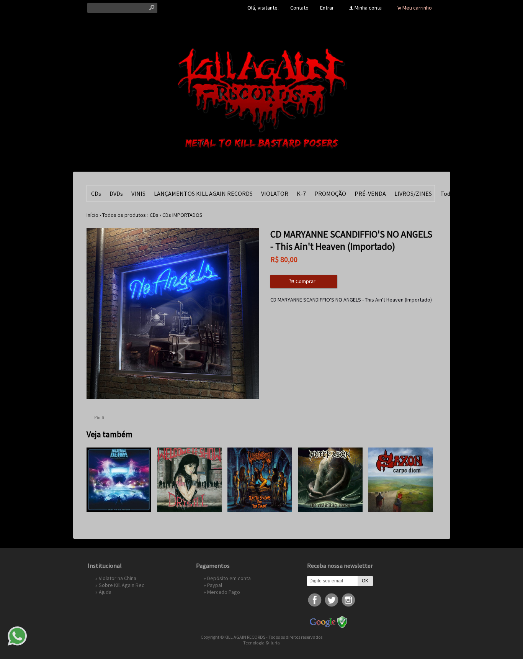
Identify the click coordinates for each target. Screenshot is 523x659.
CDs (96, 193)
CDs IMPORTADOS (182, 214)
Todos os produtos (124, 214)
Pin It (99, 417)
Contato (299, 7)
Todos (448, 193)
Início (92, 214)
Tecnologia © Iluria (261, 643)
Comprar (303, 281)
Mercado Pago (223, 592)
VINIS (138, 193)
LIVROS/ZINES (413, 193)
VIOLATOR (274, 193)
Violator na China (117, 578)
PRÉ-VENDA (370, 193)
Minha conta (368, 7)
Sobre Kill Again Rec (121, 585)
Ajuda (105, 592)
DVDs (116, 193)
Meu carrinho (417, 7)
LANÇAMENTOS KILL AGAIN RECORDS (203, 193)
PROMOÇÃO (330, 193)
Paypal (214, 585)
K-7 (301, 193)
